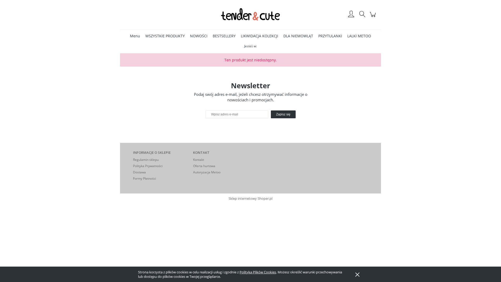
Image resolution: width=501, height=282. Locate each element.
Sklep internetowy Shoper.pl (250, 198)
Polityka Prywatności (148, 166)
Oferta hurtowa (204, 166)
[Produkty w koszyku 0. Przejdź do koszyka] (374, 17)
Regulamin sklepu (146, 159)
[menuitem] (135, 36)
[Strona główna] (250, 14)
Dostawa (139, 172)
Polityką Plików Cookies (258, 272)
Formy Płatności (144, 178)
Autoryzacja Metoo (206, 172)
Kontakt (198, 159)
